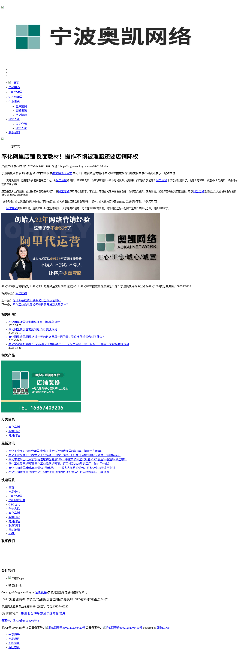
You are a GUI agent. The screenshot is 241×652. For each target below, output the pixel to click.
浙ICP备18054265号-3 (26, 620)
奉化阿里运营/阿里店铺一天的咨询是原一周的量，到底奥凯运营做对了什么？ (56, 336)
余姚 (49, 613)
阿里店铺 (21, 293)
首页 (17, 82)
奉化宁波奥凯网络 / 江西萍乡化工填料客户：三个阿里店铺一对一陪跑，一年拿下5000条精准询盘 (68, 344)
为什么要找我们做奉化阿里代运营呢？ (37, 300)
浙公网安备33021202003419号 (124, 627)
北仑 (30, 613)
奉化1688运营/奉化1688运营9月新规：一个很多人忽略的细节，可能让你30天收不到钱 (61, 467)
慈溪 (43, 613)
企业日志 (14, 101)
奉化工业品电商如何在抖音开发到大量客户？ (41, 304)
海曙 (37, 613)
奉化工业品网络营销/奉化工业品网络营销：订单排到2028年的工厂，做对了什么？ (59, 463)
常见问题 (21, 114)
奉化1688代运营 (62, 3)
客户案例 (21, 106)
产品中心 (14, 87)
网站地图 (14, 529)
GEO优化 (14, 504)
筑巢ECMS (163, 627)
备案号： (7, 620)
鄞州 (24, 613)
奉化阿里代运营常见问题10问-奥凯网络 (32, 329)
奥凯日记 (21, 110)
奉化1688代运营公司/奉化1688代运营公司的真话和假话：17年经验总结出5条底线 (58, 472)
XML (11, 533)
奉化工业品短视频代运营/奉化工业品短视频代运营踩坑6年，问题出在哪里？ (56, 450)
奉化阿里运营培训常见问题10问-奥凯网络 (34, 322)
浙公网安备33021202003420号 (66, 627)
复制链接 (41, 592)
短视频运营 (15, 96)
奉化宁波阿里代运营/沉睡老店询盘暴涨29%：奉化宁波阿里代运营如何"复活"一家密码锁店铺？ (67, 459)
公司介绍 (21, 123)
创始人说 (14, 119)
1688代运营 (15, 92)
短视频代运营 (16, 500)
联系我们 (14, 132)
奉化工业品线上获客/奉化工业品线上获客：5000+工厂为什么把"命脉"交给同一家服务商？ (64, 455)
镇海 (62, 613)
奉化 (56, 613)
